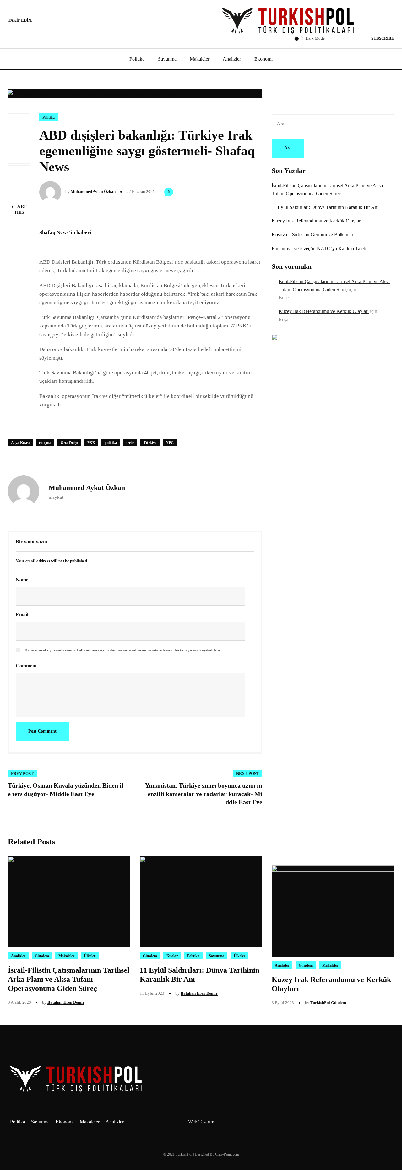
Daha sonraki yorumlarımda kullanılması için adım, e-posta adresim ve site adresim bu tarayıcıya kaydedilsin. (122, 650)
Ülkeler (89, 956)
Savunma (167, 59)
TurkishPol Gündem (328, 1002)
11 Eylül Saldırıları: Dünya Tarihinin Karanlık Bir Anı (325, 207)
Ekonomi (263, 59)
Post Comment (42, 731)
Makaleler (199, 59)
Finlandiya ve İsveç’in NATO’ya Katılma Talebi (319, 248)
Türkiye (150, 443)
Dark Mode (315, 38)
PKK (91, 443)
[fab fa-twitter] (53, 21)
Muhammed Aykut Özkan (93, 191)
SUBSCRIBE (382, 38)
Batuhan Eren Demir (65, 1002)
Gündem (42, 956)
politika (111, 443)
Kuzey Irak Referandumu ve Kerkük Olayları (317, 220)
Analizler (232, 59)
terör (130, 443)
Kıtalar (172, 956)
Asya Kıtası (20, 443)
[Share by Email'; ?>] (19, 190)
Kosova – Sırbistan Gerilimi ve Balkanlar (312, 234)
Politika (136, 59)
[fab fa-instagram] (46, 21)
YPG (170, 443)
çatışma (45, 443)
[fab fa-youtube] (61, 21)
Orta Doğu (69, 443)
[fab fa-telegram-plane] (38, 21)
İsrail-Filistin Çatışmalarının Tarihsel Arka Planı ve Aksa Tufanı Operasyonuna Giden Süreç (68, 979)
